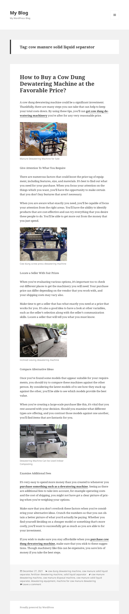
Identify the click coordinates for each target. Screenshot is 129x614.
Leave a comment (32, 584)
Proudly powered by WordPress (37, 607)
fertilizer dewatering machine (46, 574)
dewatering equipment (43, 580)
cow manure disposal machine (59, 577)
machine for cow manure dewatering (76, 580)
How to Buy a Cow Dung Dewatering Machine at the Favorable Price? (57, 83)
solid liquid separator (75, 574)
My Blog (19, 13)
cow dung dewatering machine (64, 571)
